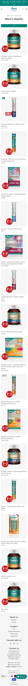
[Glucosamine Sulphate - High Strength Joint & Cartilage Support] (14, 179)
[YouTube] (17, 643)
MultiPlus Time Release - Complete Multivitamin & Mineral (10, 437)
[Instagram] (14, 643)
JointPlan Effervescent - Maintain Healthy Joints (12, 298)
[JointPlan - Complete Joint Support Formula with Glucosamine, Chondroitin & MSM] (14, 247)
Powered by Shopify (14, 684)
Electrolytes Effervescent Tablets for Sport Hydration (12, 125)
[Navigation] (1, 9)
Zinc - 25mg (4, 609)
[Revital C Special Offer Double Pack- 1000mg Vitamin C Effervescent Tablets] (14, 526)
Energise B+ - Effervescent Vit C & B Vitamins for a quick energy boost (13, 160)
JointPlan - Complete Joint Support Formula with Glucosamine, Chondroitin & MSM (13, 263)
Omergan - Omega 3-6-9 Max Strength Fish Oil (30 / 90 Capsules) (14, 472)
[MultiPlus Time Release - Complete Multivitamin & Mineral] (14, 421)
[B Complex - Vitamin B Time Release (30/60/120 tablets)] (14, 41)
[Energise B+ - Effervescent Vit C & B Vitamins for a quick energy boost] (14, 144)
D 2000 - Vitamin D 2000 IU (8, 91)
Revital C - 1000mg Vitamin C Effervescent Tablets (12, 507)
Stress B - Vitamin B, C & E (8, 576)
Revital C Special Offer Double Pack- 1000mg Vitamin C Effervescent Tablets (13, 542)
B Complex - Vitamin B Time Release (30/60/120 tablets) (11, 57)
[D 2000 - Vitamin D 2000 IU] (14, 76)
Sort (14, 25)
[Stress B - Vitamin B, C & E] (14, 561)
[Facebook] (10, 643)
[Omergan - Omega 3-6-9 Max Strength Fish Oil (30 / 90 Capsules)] (14, 456)
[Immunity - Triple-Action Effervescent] (14, 214)
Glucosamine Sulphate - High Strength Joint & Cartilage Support (13, 195)
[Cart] (26, 9)
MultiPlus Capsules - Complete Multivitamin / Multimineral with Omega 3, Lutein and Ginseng (13, 366)
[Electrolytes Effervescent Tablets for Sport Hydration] (14, 109)
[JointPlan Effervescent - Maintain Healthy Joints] (14, 282)
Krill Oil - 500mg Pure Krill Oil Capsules (11, 332)
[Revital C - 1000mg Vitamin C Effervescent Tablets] (14, 491)
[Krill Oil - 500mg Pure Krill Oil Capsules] (14, 317)
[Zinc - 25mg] (14, 594)
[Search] (23, 9)
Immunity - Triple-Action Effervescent (11, 229)
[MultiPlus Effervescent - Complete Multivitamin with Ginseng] (14, 386)
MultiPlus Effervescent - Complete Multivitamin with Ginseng (10, 402)
